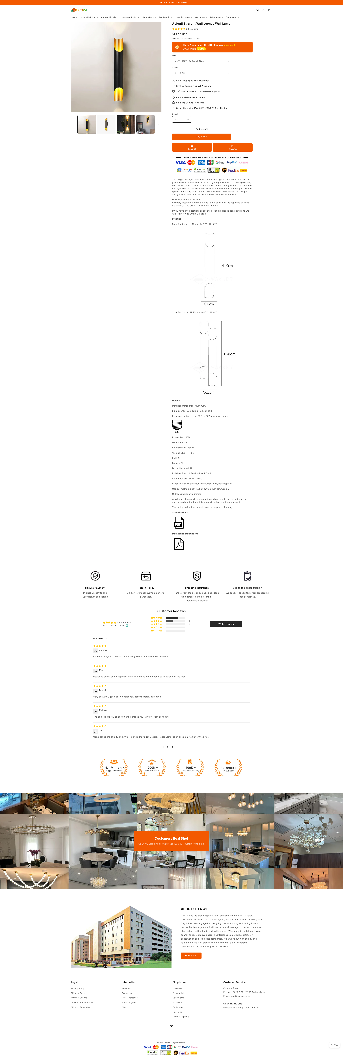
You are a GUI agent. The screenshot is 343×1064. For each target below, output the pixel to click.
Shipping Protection (80, 1007)
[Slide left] (74, 124)
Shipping (176, 38)
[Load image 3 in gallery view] (126, 124)
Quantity (175, 114)
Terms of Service (79, 998)
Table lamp (178, 1007)
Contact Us (127, 993)
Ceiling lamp (178, 998)
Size (174, 56)
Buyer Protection (130, 998)
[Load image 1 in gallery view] (87, 124)
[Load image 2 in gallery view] (106, 124)
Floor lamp (177, 1012)
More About (191, 955)
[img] (100, 646)
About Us (126, 988)
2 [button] (168, 747)
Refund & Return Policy (82, 1002)
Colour (175, 68)
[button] (88, 17)
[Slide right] (158, 124)
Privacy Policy (77, 988)
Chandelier (178, 988)
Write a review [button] (226, 624)
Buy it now (201, 136)
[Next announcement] (271, 2)
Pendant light (179, 993)
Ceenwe (167, 1043)
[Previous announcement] (72, 2)
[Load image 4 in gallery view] (145, 124)
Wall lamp (177, 1002)
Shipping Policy (78, 993)
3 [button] (172, 747)
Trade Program (129, 1002)
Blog (124, 1007)
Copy (201, 48)
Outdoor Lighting (181, 1016)
